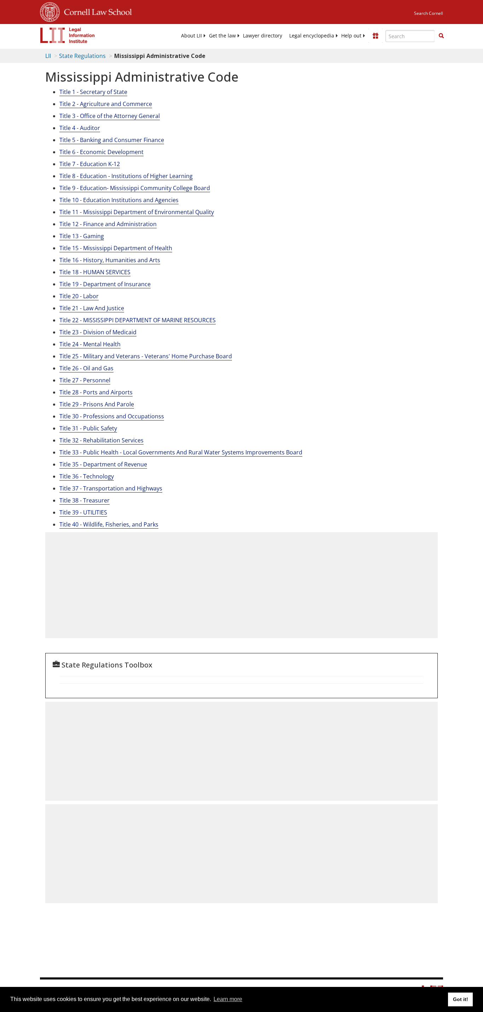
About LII (191, 36)
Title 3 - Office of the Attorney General (109, 116)
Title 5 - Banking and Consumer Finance (111, 140)
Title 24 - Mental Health (90, 344)
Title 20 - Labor (79, 296)
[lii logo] (67, 35)
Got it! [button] (460, 999)
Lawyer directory (262, 36)
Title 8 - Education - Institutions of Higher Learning (126, 176)
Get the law (222, 36)
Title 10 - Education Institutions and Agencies (119, 200)
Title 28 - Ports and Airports (96, 392)
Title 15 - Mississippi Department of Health (115, 248)
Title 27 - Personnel (84, 380)
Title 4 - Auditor (79, 128)
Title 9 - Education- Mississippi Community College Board (134, 188)
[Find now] (441, 36)
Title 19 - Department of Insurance (105, 284)
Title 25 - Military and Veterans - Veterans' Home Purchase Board (145, 356)
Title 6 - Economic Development (101, 152)
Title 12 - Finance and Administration (108, 224)
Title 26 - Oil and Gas (86, 368)
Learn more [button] (228, 999)
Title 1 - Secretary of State (93, 92)
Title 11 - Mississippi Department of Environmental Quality (136, 212)
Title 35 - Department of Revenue (103, 464)
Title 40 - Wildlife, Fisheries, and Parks (108, 524)
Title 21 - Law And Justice (91, 308)
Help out (351, 36)
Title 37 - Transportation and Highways (110, 488)
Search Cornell (428, 13)
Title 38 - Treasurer (84, 500)
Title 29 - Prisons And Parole (96, 404)
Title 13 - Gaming (81, 236)
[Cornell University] (50, 11)
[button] (441, 35)
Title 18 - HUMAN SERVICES (94, 272)
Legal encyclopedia (311, 36)
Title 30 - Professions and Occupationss (111, 416)
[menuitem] (191, 35)
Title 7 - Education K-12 (89, 164)
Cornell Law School (96, 11)
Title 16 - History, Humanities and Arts (109, 260)
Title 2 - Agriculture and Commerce (105, 104)
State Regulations (82, 56)
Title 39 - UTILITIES (83, 512)
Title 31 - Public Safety (88, 428)
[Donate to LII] (375, 36)
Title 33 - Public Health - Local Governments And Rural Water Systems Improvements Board (180, 452)
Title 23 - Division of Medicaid (97, 332)
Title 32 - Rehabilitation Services (101, 440)
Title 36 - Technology (86, 476)
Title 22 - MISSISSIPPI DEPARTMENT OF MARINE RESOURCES (137, 320)
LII (48, 56)
